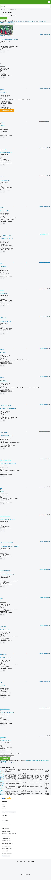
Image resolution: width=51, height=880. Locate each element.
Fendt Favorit (1, 791)
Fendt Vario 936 (2, 776)
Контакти (4, 808)
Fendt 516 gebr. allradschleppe (7, 574)
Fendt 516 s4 (3, 266)
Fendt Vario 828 (2, 773)
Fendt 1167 (2, 66)
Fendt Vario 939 (2, 794)
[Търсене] (49, 6)
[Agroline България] (8, 2)
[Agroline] (1, 9)
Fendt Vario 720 (2, 778)
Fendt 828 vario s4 (4, 180)
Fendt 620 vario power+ (6, 657)
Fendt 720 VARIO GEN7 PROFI (8, 409)
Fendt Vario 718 (2, 780)
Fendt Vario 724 (2, 771)
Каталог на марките (6, 840)
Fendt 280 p (3, 685)
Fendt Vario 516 (2, 788)
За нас (3, 804)
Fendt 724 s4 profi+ (5, 630)
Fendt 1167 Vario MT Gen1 (6, 238)
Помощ (3, 806)
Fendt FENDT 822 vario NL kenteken (9, 39)
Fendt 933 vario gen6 (5, 740)
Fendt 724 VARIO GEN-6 (6, 435)
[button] (49, 2)
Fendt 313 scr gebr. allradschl (7, 519)
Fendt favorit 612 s (4, 210)
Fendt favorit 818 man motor (7, 712)
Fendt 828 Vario (4, 92)
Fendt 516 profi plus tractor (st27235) (9, 546)
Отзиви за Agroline (6, 838)
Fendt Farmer (1, 785)
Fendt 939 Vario (4, 381)
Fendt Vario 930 (4, 293)
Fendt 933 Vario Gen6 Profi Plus (8, 463)
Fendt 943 (2, 125)
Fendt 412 (2, 491)
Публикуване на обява (7, 110)
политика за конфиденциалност (33, 760)
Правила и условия (6, 831)
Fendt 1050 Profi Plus (5, 321)
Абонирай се (5, 758)
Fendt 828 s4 (3, 602)
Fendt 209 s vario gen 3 (6, 152)
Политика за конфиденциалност (9, 833)
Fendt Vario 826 (2, 782)
